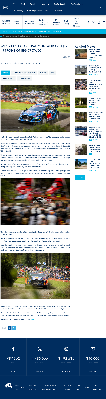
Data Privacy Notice (67, 387)
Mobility (33, 4)
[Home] (5, 7)
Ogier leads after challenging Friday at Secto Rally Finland (96, 116)
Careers (86, 388)
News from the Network (76, 22)
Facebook (88, 22)
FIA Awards (58, 10)
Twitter (93, 22)
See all (80, 177)
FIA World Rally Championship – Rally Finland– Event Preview (95, 148)
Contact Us (78, 387)
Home (8, 31)
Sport (5, 73)
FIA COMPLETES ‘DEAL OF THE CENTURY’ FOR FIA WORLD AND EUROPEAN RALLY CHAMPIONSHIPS (95, 132)
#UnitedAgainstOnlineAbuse (37, 10)
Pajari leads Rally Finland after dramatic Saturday (96, 101)
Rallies (43, 73)
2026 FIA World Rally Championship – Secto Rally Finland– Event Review (95, 85)
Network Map (17, 22)
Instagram (98, 22)
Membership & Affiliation (29, 22)
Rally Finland (24, 78)
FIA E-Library (66, 22)
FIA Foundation (77, 4)
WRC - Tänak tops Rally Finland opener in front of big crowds (37, 31)
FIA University (18, 10)
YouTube (104, 22)
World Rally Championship (24, 73)
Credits (22, 388)
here (32, 319)
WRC (52, 73)
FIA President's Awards (56, 22)
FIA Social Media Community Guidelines (50, 387)
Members (45, 4)
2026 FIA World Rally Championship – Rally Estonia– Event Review (95, 164)
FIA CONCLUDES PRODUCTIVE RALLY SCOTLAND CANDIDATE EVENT (95, 69)
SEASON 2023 (8, 78)
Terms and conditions (32, 387)
